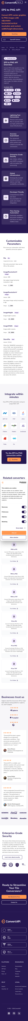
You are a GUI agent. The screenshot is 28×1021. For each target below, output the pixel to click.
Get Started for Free (14, 897)
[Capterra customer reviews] (14, 709)
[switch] (24, 512)
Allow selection (14, 537)
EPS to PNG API (16, 50)
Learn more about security (12, 857)
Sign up (19, 2)
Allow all (14, 532)
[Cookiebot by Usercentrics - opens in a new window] (19, 483)
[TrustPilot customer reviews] (14, 716)
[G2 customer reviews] (14, 724)
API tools (12, 47)
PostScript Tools (11, 58)
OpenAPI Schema (15, 39)
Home (3, 47)
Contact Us (14, 902)
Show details (19, 528)
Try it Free (15, 34)
